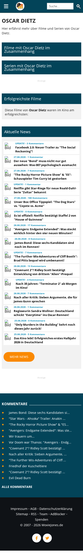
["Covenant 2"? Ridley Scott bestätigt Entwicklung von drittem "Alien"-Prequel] (7, 268)
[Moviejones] (20, 9)
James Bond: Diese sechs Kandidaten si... (39, 413)
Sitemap (22, 514)
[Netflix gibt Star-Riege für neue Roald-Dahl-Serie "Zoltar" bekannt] (7, 186)
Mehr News (19, 357)
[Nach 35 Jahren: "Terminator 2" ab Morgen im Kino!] (8, 282)
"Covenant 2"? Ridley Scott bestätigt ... (37, 448)
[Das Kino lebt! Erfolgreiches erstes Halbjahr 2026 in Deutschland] (7, 336)
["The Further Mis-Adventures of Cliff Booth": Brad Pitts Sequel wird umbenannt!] (7, 255)
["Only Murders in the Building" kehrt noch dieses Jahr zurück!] (7, 323)
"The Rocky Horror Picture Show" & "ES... (39, 424)
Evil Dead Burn (20, 478)
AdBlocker (57, 514)
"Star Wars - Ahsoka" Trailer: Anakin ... (37, 418)
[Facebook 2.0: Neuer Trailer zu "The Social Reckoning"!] (8, 146)
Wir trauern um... (22, 436)
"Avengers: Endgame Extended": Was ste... (40, 430)
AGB (33, 509)
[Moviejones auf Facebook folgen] (36, 541)
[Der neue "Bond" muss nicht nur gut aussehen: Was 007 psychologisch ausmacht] (7, 159)
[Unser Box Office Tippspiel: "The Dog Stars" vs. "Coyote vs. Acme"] (7, 200)
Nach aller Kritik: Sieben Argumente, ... (38, 454)
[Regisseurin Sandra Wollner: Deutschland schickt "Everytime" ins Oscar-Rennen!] (7, 309)
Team (43, 514)
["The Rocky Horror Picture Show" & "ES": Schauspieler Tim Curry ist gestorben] (7, 173)
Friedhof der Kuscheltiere (28, 466)
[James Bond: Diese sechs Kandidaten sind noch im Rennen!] (8, 241)
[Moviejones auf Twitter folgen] (47, 541)
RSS (34, 514)
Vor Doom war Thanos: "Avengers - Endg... (40, 442)
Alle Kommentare (17, 487)
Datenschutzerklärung (55, 509)
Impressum (19, 509)
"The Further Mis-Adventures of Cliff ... (37, 460)
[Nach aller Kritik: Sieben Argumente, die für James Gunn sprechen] (7, 295)
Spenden (41, 519)
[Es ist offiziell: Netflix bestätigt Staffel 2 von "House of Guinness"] (7, 214)
